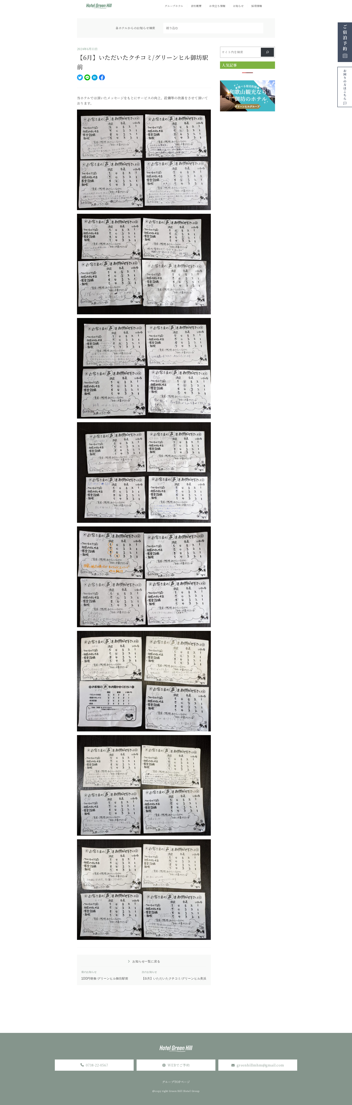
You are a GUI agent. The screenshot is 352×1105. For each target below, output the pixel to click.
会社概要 (196, 6)
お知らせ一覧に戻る (145, 961)
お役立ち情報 (217, 6)
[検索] (267, 52)
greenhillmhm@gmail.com (260, 1065)
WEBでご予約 (179, 1065)
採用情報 (256, 6)
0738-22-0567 (97, 1065)
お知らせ (238, 6)
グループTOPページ (176, 1082)
